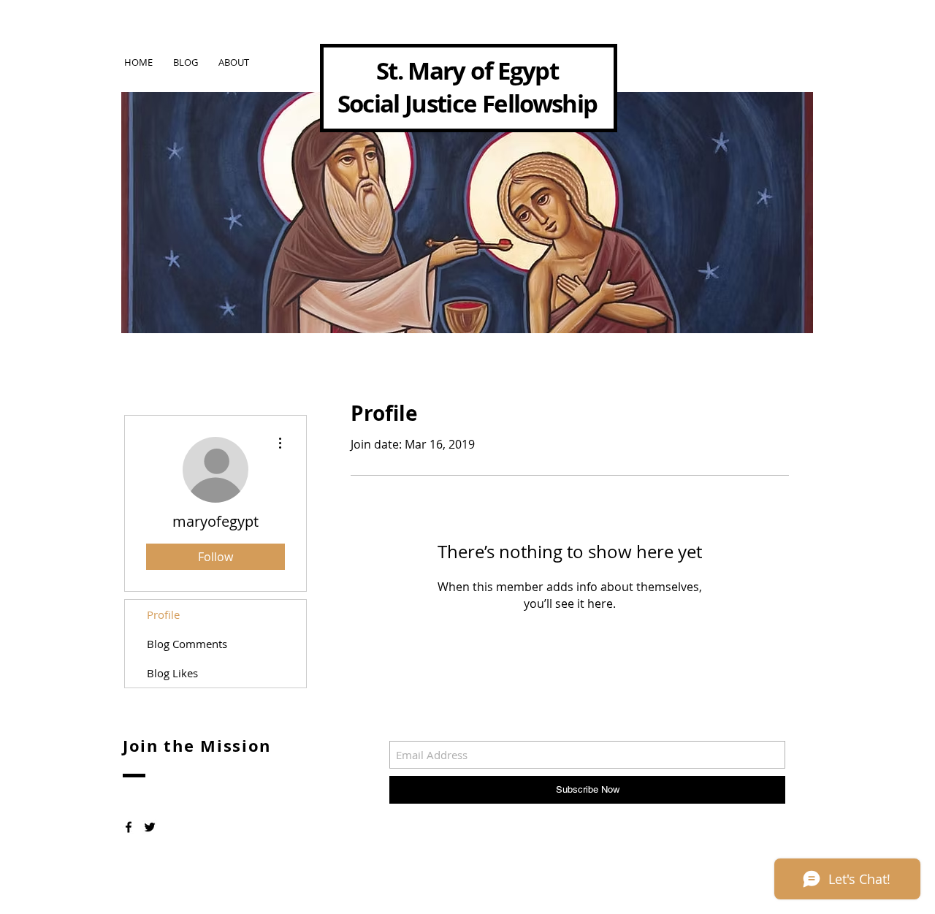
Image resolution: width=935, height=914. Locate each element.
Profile (163, 614)
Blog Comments (187, 643)
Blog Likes (172, 673)
